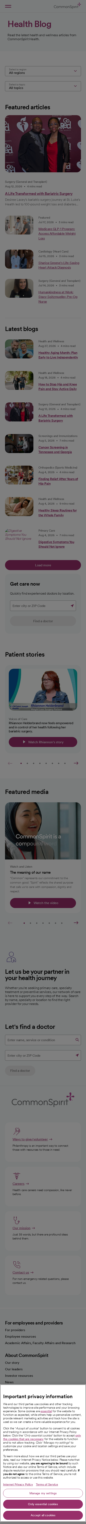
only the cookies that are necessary (42, 1437)
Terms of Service (47, 1484)
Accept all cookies (43, 1515)
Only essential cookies (43, 1504)
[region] (43, 1453)
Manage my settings (43, 1493)
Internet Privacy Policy (18, 1484)
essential (46, 1411)
